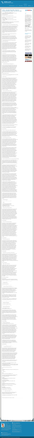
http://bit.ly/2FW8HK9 (4, 321)
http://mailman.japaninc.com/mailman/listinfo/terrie (13, 21)
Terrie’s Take (25, 5)
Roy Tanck (26, 30)
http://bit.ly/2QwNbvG (10, 74)
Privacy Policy (12, 437)
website (27, 27)
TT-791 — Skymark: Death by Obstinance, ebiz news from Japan (28, 47)
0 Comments (13, 397)
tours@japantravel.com (14, 298)
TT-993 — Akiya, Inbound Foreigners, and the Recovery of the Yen (16, 424)
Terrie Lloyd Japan (27, 26)
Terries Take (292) (27, 28)
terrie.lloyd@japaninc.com (10, 373)
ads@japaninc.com (4, 381)
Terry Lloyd (4, 397)
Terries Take (10, 397)
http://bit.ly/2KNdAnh (4, 220)
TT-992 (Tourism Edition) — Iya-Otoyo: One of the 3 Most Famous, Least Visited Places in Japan (16, 425)
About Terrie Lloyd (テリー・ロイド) (13, 5)
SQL (28, 23)
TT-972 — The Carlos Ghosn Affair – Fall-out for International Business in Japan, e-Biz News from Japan (12, 10)
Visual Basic (31, 26)
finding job (26, 16)
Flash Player (30, 30)
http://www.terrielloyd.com (5, 14)
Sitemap (19, 437)
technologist (30, 23)
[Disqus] (12, 408)
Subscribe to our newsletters (6, 434)
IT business (27, 18)
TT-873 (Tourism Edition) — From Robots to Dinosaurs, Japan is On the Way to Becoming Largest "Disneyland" (28, 37)
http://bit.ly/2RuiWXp (4, 128)
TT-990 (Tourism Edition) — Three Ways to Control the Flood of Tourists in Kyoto (16, 429)
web (26, 27)
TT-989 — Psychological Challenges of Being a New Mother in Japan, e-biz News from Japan (17, 431)
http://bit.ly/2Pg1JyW (4, 237)
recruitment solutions (26, 23)
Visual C (25, 27)
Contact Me (29, 5)
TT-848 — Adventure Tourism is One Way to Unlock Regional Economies (28, 44)
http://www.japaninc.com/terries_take (9, 22)
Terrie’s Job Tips (21, 5)
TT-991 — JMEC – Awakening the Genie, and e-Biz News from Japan (16, 427)
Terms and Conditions (16, 437)
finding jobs (28, 16)
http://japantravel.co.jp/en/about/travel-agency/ (11, 299)
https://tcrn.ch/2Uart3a (4, 262)
